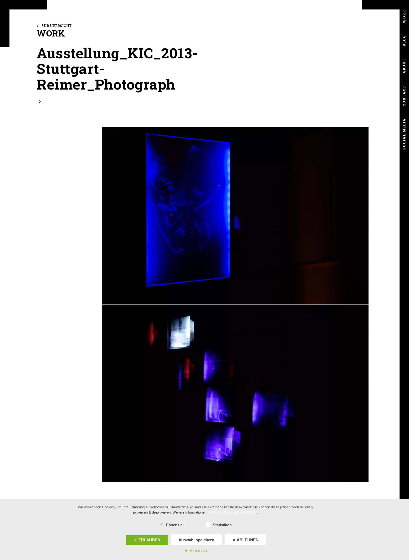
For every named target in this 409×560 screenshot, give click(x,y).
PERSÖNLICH (195, 551)
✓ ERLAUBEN (147, 540)
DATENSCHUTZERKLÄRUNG (232, 512)
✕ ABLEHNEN (245, 540)
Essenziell (175, 525)
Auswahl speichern (196, 540)
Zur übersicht (56, 25)
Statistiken (222, 525)
